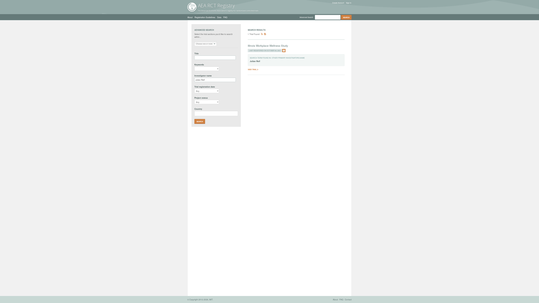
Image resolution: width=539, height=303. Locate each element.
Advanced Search (306, 17)
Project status (201, 97)
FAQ (225, 17)
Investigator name (203, 75)
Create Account (338, 3)
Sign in (348, 3)
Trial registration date (204, 86)
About (190, 17)
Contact (348, 299)
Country (198, 108)
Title (196, 53)
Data (219, 17)
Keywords (199, 64)
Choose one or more (204, 43)
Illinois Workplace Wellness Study (268, 45)
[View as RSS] (262, 34)
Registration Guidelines (205, 17)
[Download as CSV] (265, 34)
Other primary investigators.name (288, 58)
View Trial (252, 69)
